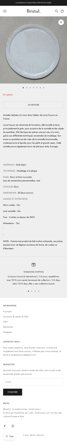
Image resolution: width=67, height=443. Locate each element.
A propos (7, 311)
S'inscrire (13, 392)
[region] (33, 274)
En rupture (33, 104)
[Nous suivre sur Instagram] (12, 426)
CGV (5, 321)
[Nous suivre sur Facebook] (4, 426)
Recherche (8, 326)
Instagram (7, 332)
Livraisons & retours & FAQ (15, 316)
